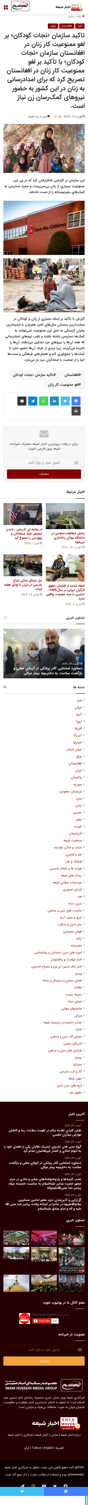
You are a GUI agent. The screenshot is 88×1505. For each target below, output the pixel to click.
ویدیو (78, 973)
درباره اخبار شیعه (71, 1435)
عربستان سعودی (71, 791)
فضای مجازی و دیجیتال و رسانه (62, 980)
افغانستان (66, 26)
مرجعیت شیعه (72, 840)
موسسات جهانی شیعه (67, 882)
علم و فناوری (74, 854)
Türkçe (36, 1448)
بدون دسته (75, 903)
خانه (79, 16)
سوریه (78, 784)
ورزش (78, 1015)
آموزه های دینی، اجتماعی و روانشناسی (58, 952)
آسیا (79, 714)
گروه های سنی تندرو (69, 1085)
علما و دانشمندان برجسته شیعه (63, 1022)
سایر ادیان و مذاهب (69, 924)
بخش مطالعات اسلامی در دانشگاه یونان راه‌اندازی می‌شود (68, 537)
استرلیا (77, 742)
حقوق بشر (75, 1092)
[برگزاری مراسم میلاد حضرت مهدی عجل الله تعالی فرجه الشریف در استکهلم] (44, 1238)
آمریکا (78, 735)
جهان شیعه (75, 1078)
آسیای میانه (75, 1001)
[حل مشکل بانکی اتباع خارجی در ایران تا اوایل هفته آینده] (22, 565)
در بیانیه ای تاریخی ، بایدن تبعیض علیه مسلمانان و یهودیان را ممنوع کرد (24, 533)
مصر (79, 819)
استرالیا (77, 1064)
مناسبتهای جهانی (71, 1008)
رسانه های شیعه (71, 875)
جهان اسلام (74, 749)
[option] (44, 653)
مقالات (78, 987)
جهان (53, 26)
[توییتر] (65, 401)
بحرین (77, 812)
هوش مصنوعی (72, 931)
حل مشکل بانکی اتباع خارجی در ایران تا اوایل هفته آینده (23, 585)
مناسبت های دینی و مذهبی (65, 910)
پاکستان (76, 777)
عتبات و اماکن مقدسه (68, 847)
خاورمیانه (76, 945)
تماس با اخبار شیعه (46, 1435)
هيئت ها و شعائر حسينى (66, 868)
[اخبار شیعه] (67, 7)
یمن (79, 798)
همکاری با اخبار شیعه (20, 1435)
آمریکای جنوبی (72, 1043)
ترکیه (79, 938)
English (48, 1448)
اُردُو (26, 1448)
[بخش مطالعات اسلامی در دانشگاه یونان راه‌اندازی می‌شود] (65, 516)
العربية (60, 1448)
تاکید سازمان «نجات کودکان (33, 375)
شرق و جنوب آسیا (71, 917)
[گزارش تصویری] (72, 1260)
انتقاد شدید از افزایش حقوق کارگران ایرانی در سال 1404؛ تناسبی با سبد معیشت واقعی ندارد (65, 592)
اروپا (79, 721)
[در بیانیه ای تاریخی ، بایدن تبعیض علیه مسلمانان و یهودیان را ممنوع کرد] (22, 514)
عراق (79, 756)
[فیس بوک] (76, 401)
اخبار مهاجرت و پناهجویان (66, 959)
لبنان (78, 805)
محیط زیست (73, 994)
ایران (78, 770)
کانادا (79, 1029)
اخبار (71, 16)
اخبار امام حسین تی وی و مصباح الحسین (56, 966)
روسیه (78, 1057)
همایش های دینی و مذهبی (65, 1050)
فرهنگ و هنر (74, 861)
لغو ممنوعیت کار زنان (63, 384)
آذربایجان (75, 833)
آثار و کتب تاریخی (70, 1071)
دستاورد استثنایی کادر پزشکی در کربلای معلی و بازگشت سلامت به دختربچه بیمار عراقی (47, 670)
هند (79, 896)
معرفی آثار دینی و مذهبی (66, 1036)
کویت (78, 826)
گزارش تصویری (72, 889)
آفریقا (78, 728)
